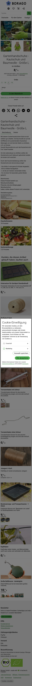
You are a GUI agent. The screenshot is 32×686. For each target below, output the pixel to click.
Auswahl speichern (21, 353)
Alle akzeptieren (22, 358)
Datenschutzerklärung (8, 364)
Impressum (25, 364)
